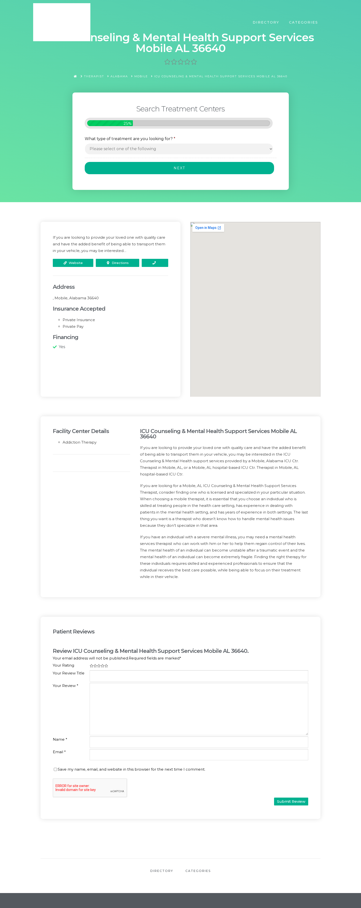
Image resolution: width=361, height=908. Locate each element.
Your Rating (63, 665)
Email (59, 752)
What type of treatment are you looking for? (130, 138)
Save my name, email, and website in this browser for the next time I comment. (131, 769)
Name (60, 739)
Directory (266, 22)
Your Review (65, 685)
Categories (303, 22)
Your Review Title (68, 673)
